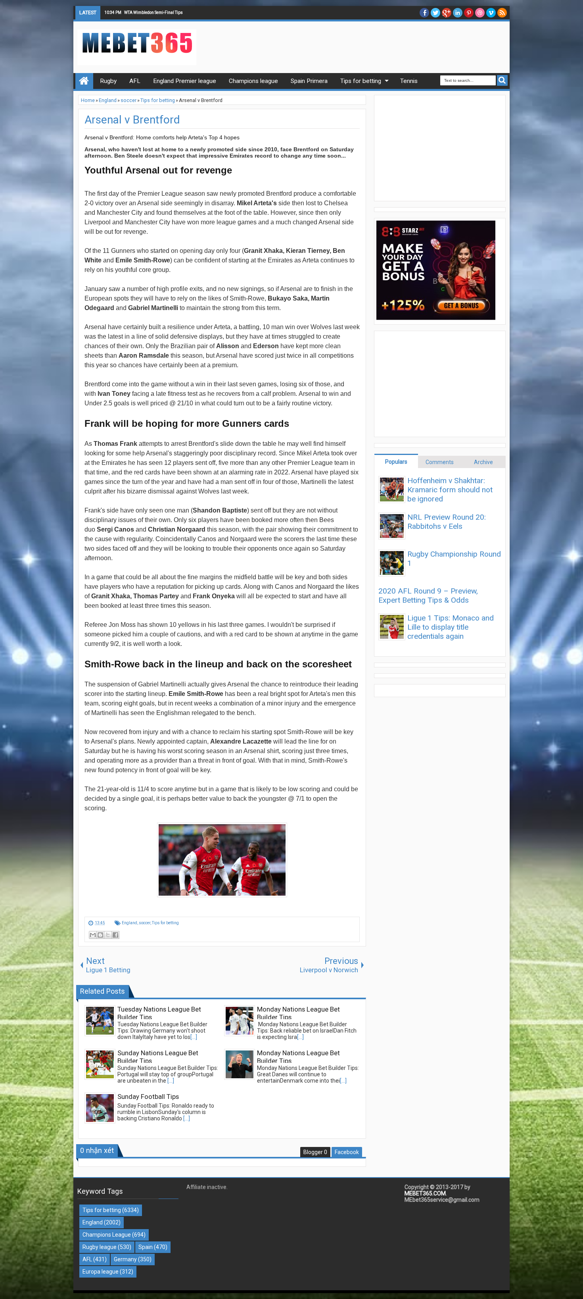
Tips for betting (165, 923)
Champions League (106, 1235)
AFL (87, 1259)
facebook (424, 12)
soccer (144, 923)
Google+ (446, 12)
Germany (125, 1259)
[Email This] (93, 935)
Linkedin (457, 12)
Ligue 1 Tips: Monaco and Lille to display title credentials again (450, 627)
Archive (483, 462)
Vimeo (491, 12)
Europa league (100, 1271)
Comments (440, 462)
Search (502, 80)
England (129, 923)
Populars (396, 462)
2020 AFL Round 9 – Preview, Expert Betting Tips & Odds (428, 595)
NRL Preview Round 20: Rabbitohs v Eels (446, 522)
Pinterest (469, 12)
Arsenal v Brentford (132, 119)
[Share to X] (108, 935)
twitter (435, 12)
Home (84, 81)
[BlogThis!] (100, 935)
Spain (145, 1247)
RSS (502, 12)
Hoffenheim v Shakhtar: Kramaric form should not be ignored (450, 489)
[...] (193, 1037)
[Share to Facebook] (115, 935)
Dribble (480, 12)
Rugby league (99, 1247)
